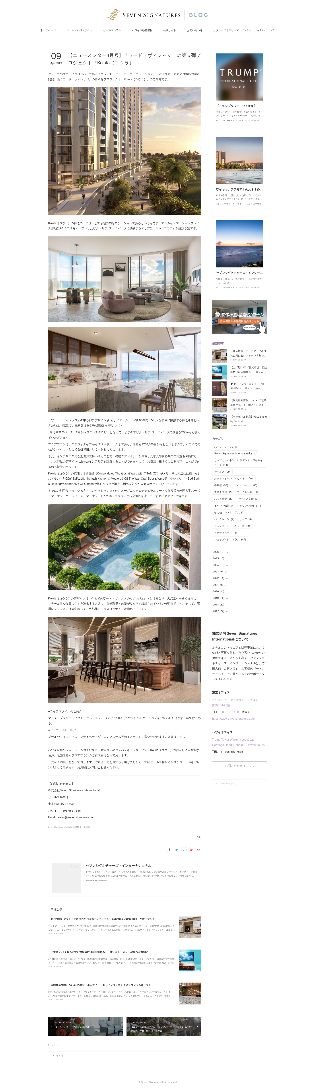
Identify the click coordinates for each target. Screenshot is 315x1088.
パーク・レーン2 (226, 446)
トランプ (221, 526)
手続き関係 (223, 492)
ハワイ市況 (223, 498)
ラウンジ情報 (250, 505)
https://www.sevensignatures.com (234, 718)
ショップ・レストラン (230, 539)
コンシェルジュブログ (79, 30)
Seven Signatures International (235, 453)
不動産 (221, 485)
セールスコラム (112, 30)
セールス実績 (248, 498)
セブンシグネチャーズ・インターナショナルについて (244, 30)
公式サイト (169, 30)
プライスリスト (248, 492)
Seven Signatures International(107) (63, 827)
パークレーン (224, 519)
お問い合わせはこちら (239, 765)
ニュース (242, 526)
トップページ (48, 30)
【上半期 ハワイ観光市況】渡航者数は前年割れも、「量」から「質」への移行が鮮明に (98, 952)
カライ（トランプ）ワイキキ (234, 478)
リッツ (245, 519)
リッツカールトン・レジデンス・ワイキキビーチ (238, 462)
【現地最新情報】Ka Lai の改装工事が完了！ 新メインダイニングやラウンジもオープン (99, 985)
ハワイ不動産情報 (142, 30)
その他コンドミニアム (229, 512)
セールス (222, 471)
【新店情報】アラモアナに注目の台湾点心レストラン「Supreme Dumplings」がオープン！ (101, 919)
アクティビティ (225, 532)
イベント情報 (224, 505)
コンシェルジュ (245, 485)
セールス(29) (85, 827)
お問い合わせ (194, 30)
